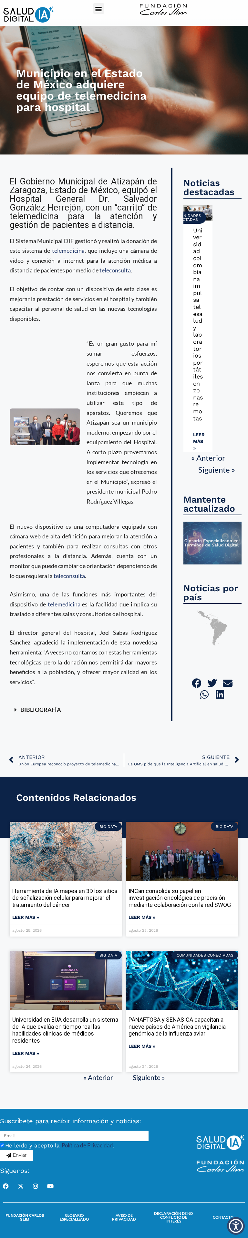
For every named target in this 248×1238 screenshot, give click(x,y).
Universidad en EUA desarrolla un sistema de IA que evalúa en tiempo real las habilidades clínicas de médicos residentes (65, 1030)
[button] (98, 8)
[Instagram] (35, 1186)
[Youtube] (50, 1186)
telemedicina (68, 250)
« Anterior (208, 457)
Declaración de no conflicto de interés (173, 1217)
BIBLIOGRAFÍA (40, 709)
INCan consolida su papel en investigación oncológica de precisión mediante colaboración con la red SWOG (180, 898)
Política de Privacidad (87, 1145)
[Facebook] (6, 1186)
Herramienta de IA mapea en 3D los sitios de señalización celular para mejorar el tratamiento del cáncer (65, 898)
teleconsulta (115, 270)
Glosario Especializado (74, 1217)
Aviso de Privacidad (124, 1217)
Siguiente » (216, 469)
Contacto (223, 1217)
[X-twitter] (20, 1186)
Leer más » (199, 441)
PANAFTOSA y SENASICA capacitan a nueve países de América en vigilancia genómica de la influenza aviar (177, 1026)
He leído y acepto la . (60, 1145)
